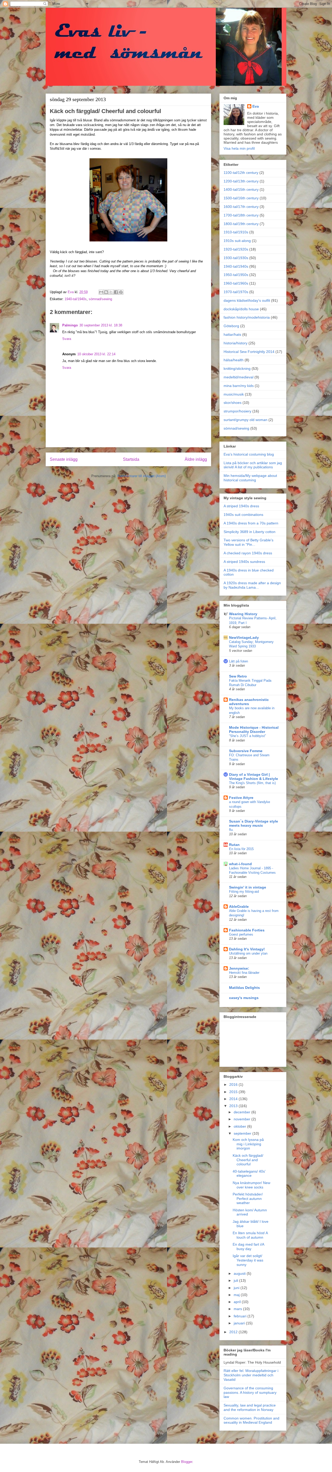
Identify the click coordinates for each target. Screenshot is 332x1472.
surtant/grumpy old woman (245, 420)
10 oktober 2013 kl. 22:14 (96, 354)
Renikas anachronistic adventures (249, 702)
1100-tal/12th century (241, 172)
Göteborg (231, 326)
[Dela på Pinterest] (120, 292)
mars (238, 1309)
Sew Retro (238, 676)
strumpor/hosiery (237, 411)
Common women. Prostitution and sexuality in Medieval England (251, 1420)
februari (240, 1316)
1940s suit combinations (243, 514)
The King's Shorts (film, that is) (252, 783)
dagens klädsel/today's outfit (247, 300)
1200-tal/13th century (241, 181)
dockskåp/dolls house (241, 309)
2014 (234, 1099)
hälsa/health (234, 360)
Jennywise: (239, 968)
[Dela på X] (111, 292)
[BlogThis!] (106, 292)
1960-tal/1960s (236, 283)
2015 (234, 1092)
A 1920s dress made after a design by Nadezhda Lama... (252, 585)
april (238, 1302)
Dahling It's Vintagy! (247, 949)
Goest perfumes (241, 934)
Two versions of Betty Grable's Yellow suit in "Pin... (248, 542)
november (242, 1119)
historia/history (235, 343)
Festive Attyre (241, 798)
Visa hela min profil (239, 148)
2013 (234, 1106)
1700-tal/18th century (241, 215)
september (243, 1133)
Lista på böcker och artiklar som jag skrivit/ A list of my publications (253, 465)
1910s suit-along (237, 241)
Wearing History (243, 614)
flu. (231, 830)
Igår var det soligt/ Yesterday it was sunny (248, 1260)
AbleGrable (239, 906)
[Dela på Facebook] (116, 292)
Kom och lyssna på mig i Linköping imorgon (248, 1144)
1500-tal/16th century (241, 198)
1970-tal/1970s (236, 292)
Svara (66, 339)
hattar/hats (232, 334)
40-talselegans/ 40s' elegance (249, 1173)
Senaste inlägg (64, 459)
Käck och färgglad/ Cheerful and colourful (248, 1159)
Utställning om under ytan (248, 953)
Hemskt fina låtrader (244, 973)
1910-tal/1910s (236, 232)
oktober (240, 1126)
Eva (255, 106)
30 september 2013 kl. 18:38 (100, 325)
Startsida (131, 459)
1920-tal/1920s (236, 249)
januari (240, 1323)
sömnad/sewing (100, 299)
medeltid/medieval (238, 377)
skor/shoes (232, 402)
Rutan (234, 845)
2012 (234, 1332)
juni (237, 1288)
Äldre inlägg (196, 459)
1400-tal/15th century (241, 189)
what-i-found (240, 864)
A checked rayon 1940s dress (248, 553)
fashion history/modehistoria (247, 317)
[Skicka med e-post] (101, 292)
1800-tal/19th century (241, 224)
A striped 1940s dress (241, 506)
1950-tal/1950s (236, 275)
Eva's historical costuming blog (249, 454)
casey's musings (244, 998)
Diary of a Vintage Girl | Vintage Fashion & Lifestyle (253, 776)
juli (236, 1280)
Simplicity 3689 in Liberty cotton (249, 532)
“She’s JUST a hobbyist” (247, 736)
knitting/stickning (237, 368)
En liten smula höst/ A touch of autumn (250, 1235)
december (242, 1112)
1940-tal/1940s (76, 299)
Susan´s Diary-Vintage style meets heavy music (253, 823)
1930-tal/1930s (236, 258)
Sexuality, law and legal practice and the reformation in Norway (250, 1407)
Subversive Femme (245, 751)
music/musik (234, 394)
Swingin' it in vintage (247, 887)
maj (237, 1295)
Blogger (186, 1462)
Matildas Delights (244, 987)
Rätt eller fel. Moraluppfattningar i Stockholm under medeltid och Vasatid (251, 1375)
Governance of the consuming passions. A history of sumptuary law (250, 1392)
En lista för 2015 (241, 849)
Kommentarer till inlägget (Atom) (141, 476)
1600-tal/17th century (241, 207)
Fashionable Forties (247, 930)
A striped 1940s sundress (244, 562)
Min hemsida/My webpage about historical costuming (250, 478)
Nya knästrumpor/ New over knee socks (251, 1185)
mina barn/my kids (239, 386)
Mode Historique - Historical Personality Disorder (254, 729)
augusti (240, 1273)
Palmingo (70, 325)
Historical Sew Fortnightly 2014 (249, 352)
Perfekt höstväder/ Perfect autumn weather (248, 1198)
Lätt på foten (238, 661)
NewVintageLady (244, 637)
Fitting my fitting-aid (244, 891)
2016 (234, 1084)
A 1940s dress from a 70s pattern (251, 523)
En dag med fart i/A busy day (248, 1246)
